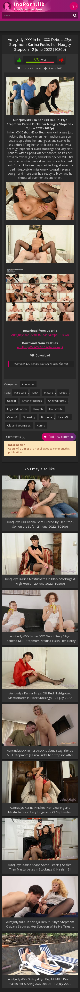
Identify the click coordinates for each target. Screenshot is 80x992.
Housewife (56, 409)
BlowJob (38, 409)
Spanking (29, 417)
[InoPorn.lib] (26, 6)
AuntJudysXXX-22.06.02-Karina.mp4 (40, 347)
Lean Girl (64, 417)
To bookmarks (32, 68)
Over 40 (12, 417)
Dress (63, 392)
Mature (48, 392)
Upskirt (11, 401)
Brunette (46, 417)
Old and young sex (19, 425)
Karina (41, 425)
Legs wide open (17, 409)
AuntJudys (28, 384)
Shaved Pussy (57, 401)
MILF (35, 392)
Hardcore (20, 392)
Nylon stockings (32, 401)
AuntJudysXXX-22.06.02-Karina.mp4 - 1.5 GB (40, 335)
